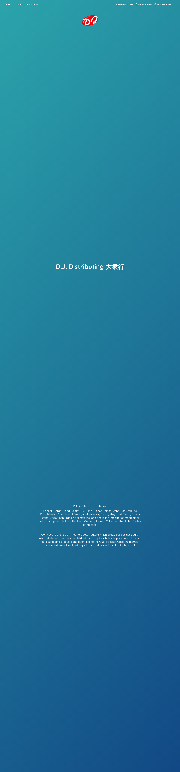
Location (19, 4)
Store (7, 4)
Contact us (32, 4)
